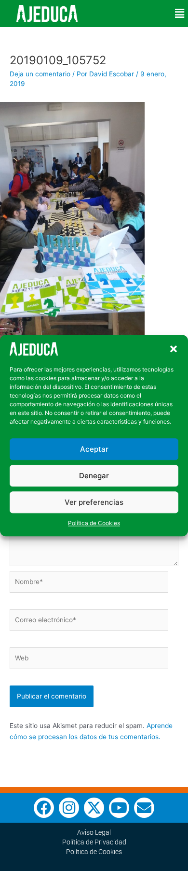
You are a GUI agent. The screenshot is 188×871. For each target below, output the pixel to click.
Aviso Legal (94, 832)
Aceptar (94, 449)
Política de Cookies (94, 523)
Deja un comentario (40, 74)
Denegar (94, 475)
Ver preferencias (94, 502)
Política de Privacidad (94, 842)
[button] (173, 349)
